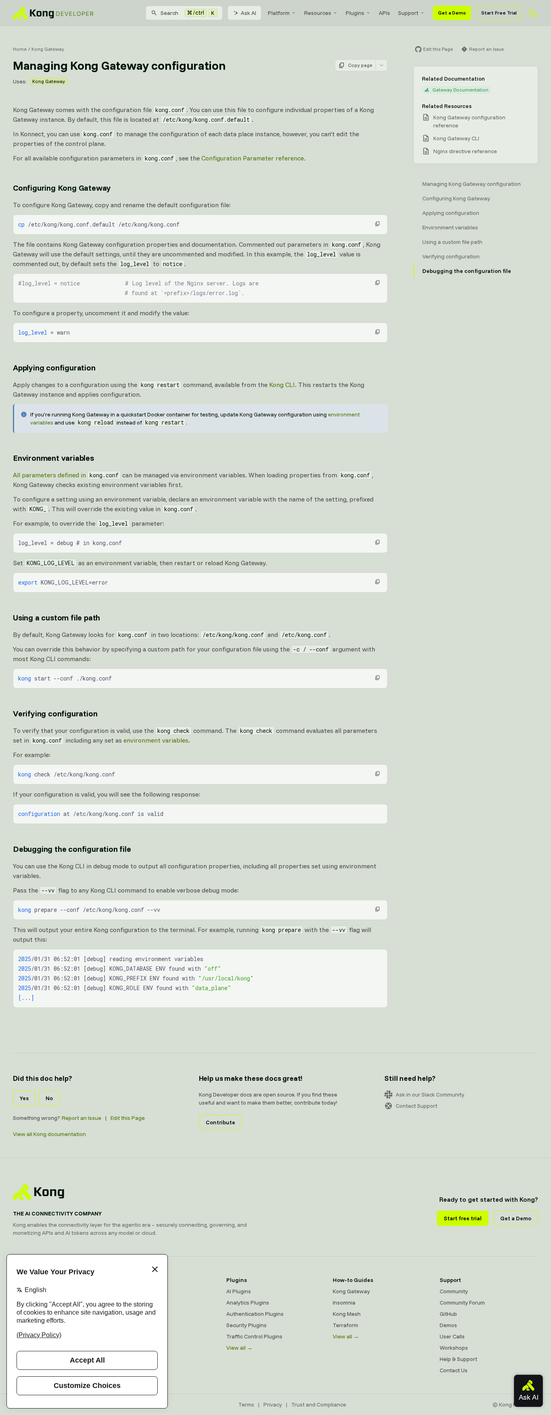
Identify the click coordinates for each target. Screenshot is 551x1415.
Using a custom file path (56, 617)
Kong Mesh (133, 1313)
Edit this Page (128, 1118)
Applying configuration (54, 367)
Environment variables (53, 458)
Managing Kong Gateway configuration (471, 183)
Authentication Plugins (255, 1313)
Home (20, 49)
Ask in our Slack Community (430, 1094)
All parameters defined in (66, 475)
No (49, 1098)
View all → (239, 1347)
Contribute (220, 1122)
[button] (377, 224)
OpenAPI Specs (138, 1336)
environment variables (155, 740)
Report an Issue (81, 1118)
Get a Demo (452, 13)
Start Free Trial (499, 13)
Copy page (360, 65)
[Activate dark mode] (533, 13)
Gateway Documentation (460, 90)
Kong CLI (282, 385)
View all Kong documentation (49, 1134)
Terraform (345, 1325)
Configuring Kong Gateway (62, 188)
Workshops (454, 1347)
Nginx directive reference (465, 151)
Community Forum (462, 1302)
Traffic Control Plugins (254, 1336)
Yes (24, 1098)
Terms (246, 1404)
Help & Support (458, 1359)
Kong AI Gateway (141, 1302)
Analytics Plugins (247, 1302)
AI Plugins (238, 1291)
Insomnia (130, 1325)
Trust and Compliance (318, 1404)
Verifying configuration (55, 713)
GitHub (448, 1313)
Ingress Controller (141, 1347)
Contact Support (416, 1105)
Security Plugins (246, 1325)
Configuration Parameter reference (252, 158)
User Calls (452, 1336)
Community (454, 1291)
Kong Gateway (47, 49)
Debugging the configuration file (72, 849)
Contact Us (454, 1370)
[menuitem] (282, 13)
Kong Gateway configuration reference (469, 121)
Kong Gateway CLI (456, 138)
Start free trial (463, 1218)
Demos (448, 1325)
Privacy (272, 1404)
